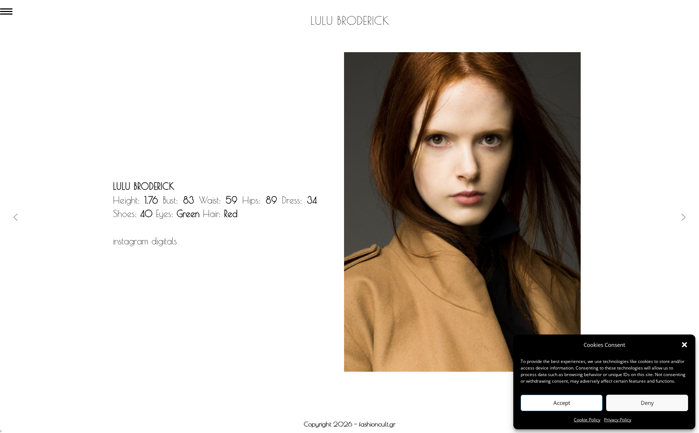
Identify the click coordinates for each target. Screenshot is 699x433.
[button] (684, 344)
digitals (164, 241)
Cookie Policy (587, 420)
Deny (647, 402)
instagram (130, 241)
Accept (561, 402)
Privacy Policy (617, 420)
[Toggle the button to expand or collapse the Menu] (6, 10)
